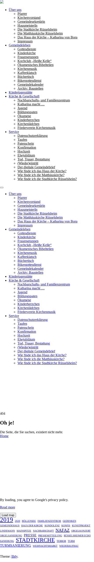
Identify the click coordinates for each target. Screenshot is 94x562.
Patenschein (25, 143)
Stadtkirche (35, 540)
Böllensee (29, 521)
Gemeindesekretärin (31, 21)
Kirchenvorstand (28, 17)
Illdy (14, 556)
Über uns (15, 10)
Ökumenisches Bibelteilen (35, 65)
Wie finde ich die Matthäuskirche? (40, 175)
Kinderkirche (26, 53)
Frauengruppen (27, 57)
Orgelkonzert (81, 531)
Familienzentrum (49, 521)
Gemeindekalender (30, 84)
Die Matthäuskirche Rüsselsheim (40, 33)
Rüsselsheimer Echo (77, 535)
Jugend (22, 108)
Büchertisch (25, 76)
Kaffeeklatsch (27, 73)
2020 (17, 521)
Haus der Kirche (32, 525)
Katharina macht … (31, 104)
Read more (7, 507)
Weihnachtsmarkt (45, 546)
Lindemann (7, 531)
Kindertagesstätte (20, 92)
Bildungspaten (27, 112)
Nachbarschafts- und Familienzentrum (43, 100)
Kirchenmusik (27, 69)
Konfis (65, 525)
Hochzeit (23, 151)
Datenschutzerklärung (32, 135)
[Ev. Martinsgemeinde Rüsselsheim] (1, 2)
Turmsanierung (15, 546)
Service (14, 132)
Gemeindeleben (19, 45)
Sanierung (7, 541)
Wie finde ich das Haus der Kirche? (41, 171)
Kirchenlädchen (28, 124)
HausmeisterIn (27, 25)
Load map (8, 515)
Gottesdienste (26, 49)
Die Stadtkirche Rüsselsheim (37, 29)
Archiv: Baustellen (30, 88)
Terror (61, 541)
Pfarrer (22, 14)
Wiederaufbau (68, 546)
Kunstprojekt (81, 525)
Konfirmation (26, 147)
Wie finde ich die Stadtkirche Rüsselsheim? (47, 179)
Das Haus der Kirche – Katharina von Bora (47, 37)
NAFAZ (63, 530)
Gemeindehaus (9, 525)
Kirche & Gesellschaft (24, 96)
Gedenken (69, 521)
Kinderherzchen (28, 120)
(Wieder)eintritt (27, 163)
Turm (71, 541)
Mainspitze (24, 531)
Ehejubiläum (26, 155)
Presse (30, 535)
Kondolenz (52, 525)
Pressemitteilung (50, 535)
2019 (6, 519)
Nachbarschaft (43, 531)
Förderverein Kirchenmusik (36, 128)
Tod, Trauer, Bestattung (33, 159)
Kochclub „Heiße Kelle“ (34, 61)
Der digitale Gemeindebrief (36, 167)
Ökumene (24, 116)
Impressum (25, 41)
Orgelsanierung (11, 535)
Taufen (22, 139)
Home (4, 436)
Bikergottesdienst (29, 80)
